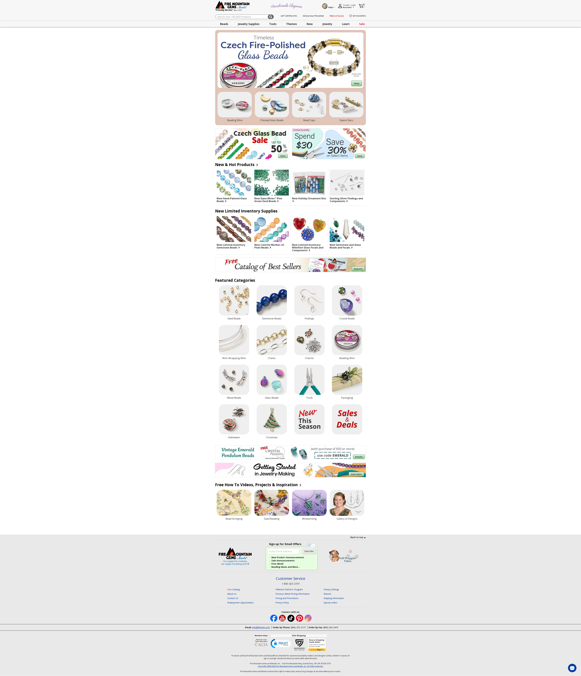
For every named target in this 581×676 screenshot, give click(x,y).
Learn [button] (346, 24)
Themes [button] (291, 24)
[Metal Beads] (234, 380)
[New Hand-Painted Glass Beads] (234, 183)
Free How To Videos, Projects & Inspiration (257, 484)
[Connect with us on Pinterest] (300, 617)
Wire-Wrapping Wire (234, 358)
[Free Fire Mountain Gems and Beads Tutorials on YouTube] (283, 617)
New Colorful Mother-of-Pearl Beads (269, 246)
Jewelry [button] (327, 24)
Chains (272, 358)
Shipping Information (334, 598)
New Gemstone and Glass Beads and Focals (345, 246)
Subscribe (309, 551)
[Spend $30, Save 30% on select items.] (329, 143)
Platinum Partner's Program (289, 589)
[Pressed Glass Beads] (272, 105)
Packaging (347, 397)
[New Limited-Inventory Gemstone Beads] (234, 229)
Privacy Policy (282, 602)
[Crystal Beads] (347, 300)
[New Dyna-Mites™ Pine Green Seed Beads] (271, 183)
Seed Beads (234, 318)
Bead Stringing (234, 518)
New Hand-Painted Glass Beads (232, 199)
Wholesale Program (313, 16)
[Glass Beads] (272, 380)
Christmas (271, 437)
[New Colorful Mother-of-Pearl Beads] (271, 229)
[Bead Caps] (309, 105)
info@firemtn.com (261, 627)
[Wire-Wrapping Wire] (234, 340)
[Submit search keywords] (271, 17)
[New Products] (309, 419)
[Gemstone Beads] (272, 300)
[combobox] (244, 17)
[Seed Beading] (271, 503)
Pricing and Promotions (287, 598)
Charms (309, 358)
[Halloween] (234, 419)
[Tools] (309, 380)
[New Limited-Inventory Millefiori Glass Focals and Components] (309, 229)
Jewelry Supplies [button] (248, 24)
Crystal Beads (347, 318)
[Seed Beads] (234, 300)
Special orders (330, 602)
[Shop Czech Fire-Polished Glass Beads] (290, 60)
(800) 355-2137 (298, 627)
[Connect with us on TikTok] (291, 617)
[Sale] (347, 419)
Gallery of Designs (347, 518)
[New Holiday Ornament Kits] (309, 183)
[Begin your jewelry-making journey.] (290, 470)
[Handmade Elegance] (287, 5)
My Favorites (359, 16)
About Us (231, 593)
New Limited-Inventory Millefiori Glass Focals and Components (307, 247)
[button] (281, 643)
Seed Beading (271, 518)
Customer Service (290, 578)
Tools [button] (272, 24)
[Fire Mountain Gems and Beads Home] (232, 5)
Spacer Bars (346, 120)
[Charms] (309, 340)
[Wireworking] (309, 503)
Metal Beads (234, 397)
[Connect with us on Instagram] (308, 617)
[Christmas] (272, 419)
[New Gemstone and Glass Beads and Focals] (347, 229)
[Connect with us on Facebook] (274, 617)
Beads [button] (224, 24)
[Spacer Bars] (346, 105)
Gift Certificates (289, 16)
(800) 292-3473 (330, 627)
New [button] (310, 24)
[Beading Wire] (235, 105)
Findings (309, 318)
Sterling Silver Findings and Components (346, 199)
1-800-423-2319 (290, 583)
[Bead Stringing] (234, 503)
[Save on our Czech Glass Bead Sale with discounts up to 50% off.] (252, 143)
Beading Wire (234, 120)
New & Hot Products (235, 164)
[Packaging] (347, 380)
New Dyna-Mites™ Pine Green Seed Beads (268, 199)
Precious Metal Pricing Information (293, 593)
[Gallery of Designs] (347, 503)
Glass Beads (272, 397)
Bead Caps (309, 120)
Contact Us (232, 598)
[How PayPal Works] (317, 645)
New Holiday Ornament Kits (309, 198)
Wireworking (309, 518)
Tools (309, 397)
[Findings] (309, 300)
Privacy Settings (331, 589)
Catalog (233, 589)
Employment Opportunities (240, 602)
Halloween (234, 437)
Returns (327, 593)
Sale (362, 24)
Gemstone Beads (271, 318)
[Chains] (272, 340)
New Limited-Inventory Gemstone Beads (231, 246)
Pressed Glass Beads (272, 120)
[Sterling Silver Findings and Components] (347, 183)
